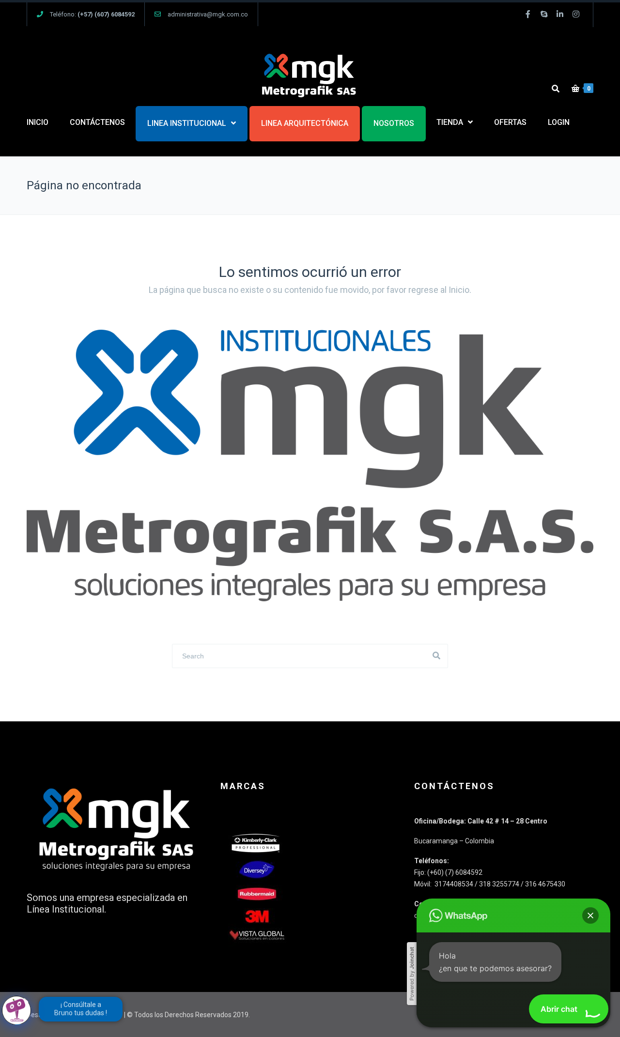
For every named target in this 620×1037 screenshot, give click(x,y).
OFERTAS (510, 122)
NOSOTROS (393, 123)
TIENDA (449, 122)
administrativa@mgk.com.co (208, 14)
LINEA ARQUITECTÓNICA (304, 123)
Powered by (411, 974)
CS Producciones (97, 1015)
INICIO (37, 122)
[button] (590, 915)
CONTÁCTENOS (97, 122)
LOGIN (559, 122)
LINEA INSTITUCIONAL (186, 123)
